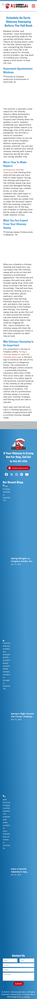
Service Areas (16, 994)
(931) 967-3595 (20, 461)
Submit (18, 983)
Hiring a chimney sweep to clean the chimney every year (16, 354)
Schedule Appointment (20, 468)
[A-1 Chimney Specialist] (14, 5)
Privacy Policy (28, 994)
